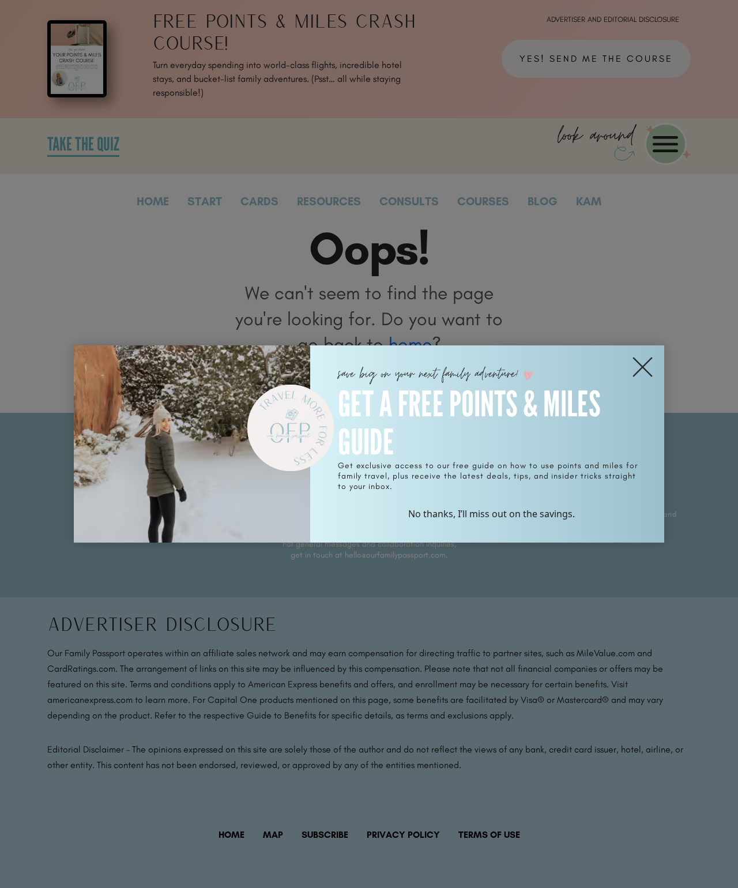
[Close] (642, 367)
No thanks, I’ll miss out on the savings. (491, 513)
